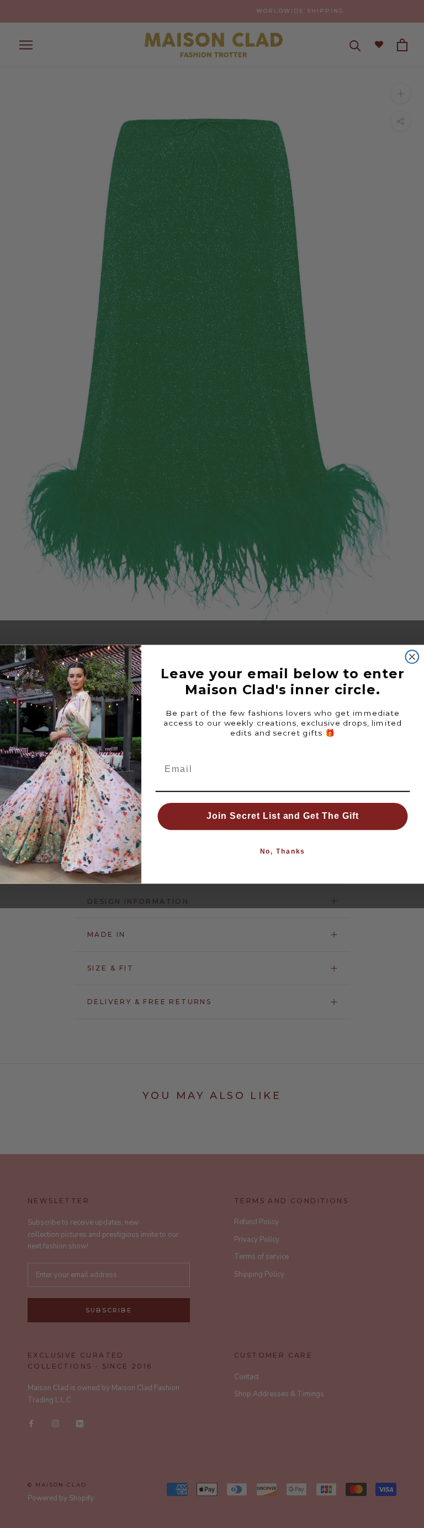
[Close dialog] (412, 656)
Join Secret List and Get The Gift (282, 816)
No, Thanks (283, 851)
